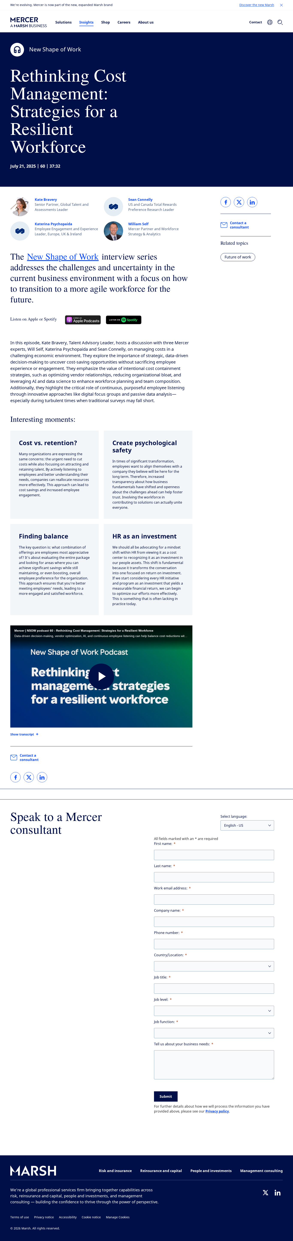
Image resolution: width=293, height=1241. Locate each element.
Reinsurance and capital (161, 1170)
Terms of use (19, 1217)
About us (146, 22)
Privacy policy (217, 1111)
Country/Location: (169, 955)
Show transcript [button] (22, 734)
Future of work (238, 257)
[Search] (280, 22)
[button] (281, 5)
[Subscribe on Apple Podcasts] (83, 319)
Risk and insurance (115, 1170)
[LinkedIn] (277, 1192)
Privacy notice (44, 1217)
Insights (86, 22)
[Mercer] (28, 22)
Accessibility (68, 1217)
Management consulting (261, 1170)
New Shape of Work (63, 256)
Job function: (164, 1021)
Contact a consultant (29, 757)
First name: (163, 843)
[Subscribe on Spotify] (123, 320)
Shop (105, 22)
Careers (124, 22)
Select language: (234, 816)
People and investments (211, 1170)
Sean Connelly (140, 199)
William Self (138, 224)
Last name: (163, 866)
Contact (255, 22)
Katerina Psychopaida (53, 224)
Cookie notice (91, 1217)
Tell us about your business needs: (182, 1044)
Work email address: (170, 888)
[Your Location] (270, 22)
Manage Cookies (118, 1217)
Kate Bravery (46, 199)
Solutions (63, 22)
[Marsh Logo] (33, 1171)
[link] (15, 777)
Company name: (167, 910)
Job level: (161, 999)
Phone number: (167, 932)
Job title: (160, 977)
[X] (265, 1192)
